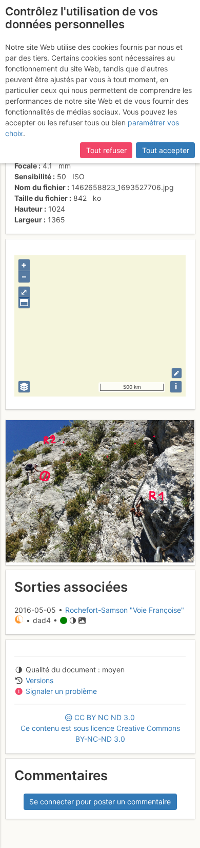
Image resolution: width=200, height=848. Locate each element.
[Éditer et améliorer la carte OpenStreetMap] (177, 373)
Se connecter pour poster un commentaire (100, 801)
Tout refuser (106, 150)
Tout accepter (165, 150)
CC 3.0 (100, 728)
